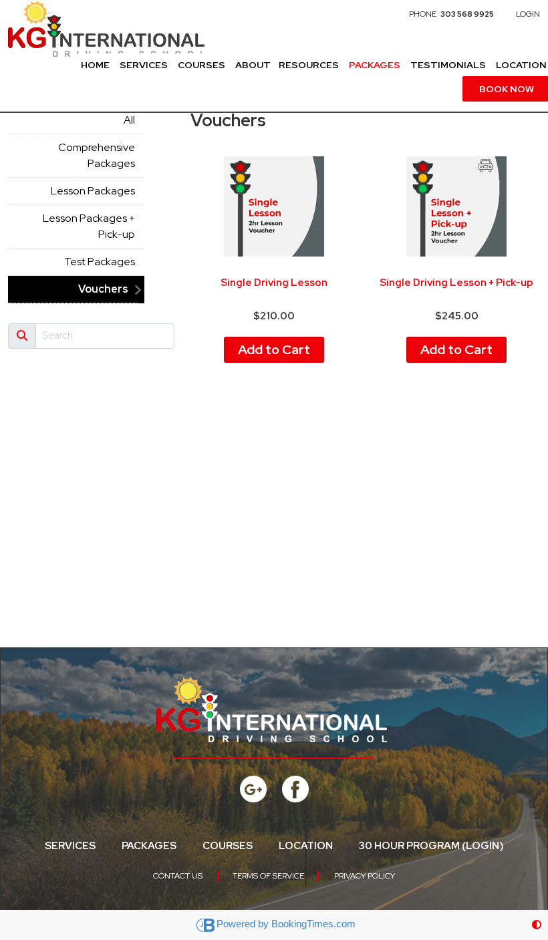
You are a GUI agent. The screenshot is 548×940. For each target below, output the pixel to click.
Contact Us (177, 876)
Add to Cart (274, 349)
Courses (201, 65)
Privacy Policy (364, 876)
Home (95, 65)
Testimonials (448, 65)
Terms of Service (268, 876)
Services (144, 65)
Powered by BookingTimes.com (286, 923)
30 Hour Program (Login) (431, 845)
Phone (451, 14)
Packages (374, 65)
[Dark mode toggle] (536, 925)
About (253, 65)
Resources (309, 65)
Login (528, 14)
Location (306, 845)
